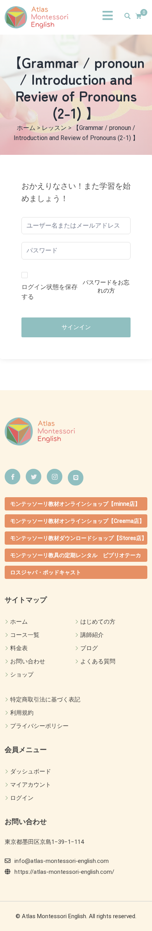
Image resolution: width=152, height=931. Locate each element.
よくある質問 (97, 661)
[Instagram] (54, 476)
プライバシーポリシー (39, 725)
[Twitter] (33, 476)
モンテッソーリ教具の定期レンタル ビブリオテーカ (75, 555)
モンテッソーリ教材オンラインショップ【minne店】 (75, 504)
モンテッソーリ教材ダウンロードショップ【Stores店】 (78, 538)
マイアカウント (30, 784)
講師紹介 (92, 634)
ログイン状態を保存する (49, 292)
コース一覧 (24, 634)
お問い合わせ (27, 661)
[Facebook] (12, 476)
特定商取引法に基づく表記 (45, 699)
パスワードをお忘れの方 (106, 286)
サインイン (76, 327)
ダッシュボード (30, 771)
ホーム (19, 621)
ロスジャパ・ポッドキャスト (45, 572)
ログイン (22, 797)
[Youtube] (75, 478)
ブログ (89, 648)
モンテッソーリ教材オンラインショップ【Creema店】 (77, 521)
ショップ (22, 674)
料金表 (19, 648)
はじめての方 (97, 621)
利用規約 (22, 712)
